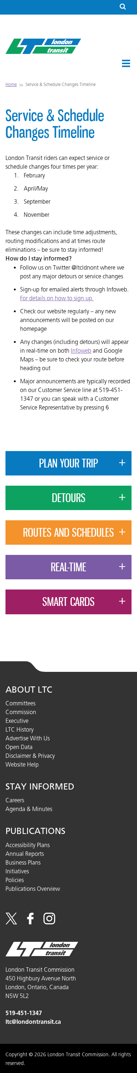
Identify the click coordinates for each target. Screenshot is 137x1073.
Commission (20, 712)
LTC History (19, 729)
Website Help (22, 764)
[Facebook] (30, 922)
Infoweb (81, 350)
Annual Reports (24, 853)
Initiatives (17, 871)
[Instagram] (49, 922)
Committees (20, 703)
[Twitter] (11, 922)
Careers (14, 800)
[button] (126, 63)
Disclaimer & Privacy (30, 755)
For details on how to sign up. (57, 298)
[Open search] (122, 7)
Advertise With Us (27, 738)
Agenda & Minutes (28, 809)
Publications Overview (32, 888)
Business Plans (23, 862)
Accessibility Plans (27, 845)
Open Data (19, 747)
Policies (14, 880)
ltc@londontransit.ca (33, 1021)
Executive (16, 720)
